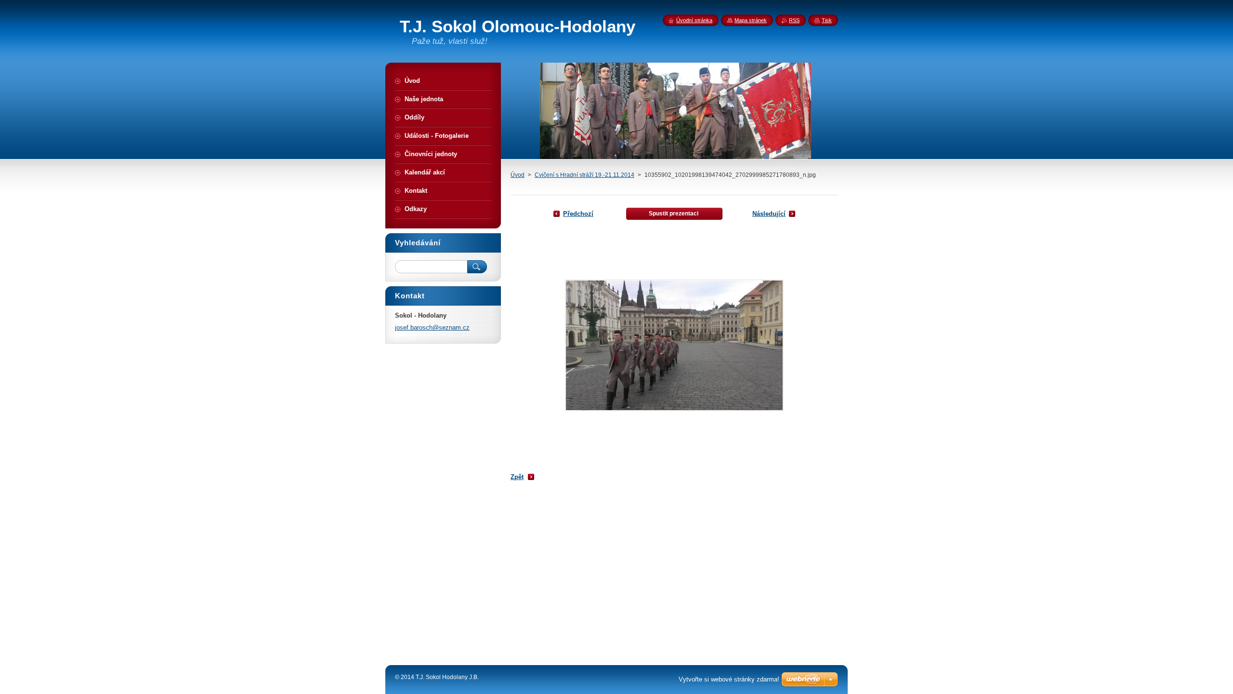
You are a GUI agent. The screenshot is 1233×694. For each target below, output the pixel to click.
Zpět (517, 476)
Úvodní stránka (694, 20)
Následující (769, 213)
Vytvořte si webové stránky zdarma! (729, 679)
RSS (794, 20)
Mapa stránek (751, 20)
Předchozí (578, 213)
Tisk (827, 20)
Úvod (518, 175)
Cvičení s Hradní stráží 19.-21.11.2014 (584, 175)
